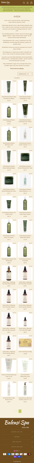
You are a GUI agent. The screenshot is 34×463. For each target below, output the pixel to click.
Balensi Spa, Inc (17, 431)
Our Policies (17, 441)
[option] (17, 9)
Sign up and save (17, 446)
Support (17, 436)
